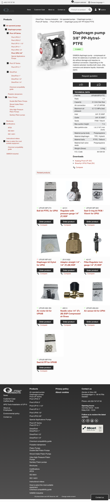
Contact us (61, 9)
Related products (43, 172)
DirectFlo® (13, 72)
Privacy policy (62, 388)
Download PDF (99, 84)
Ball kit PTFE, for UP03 (47, 210)
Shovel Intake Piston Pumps (17, 105)
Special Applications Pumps (18, 57)
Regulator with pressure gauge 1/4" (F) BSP (69, 213)
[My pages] (95, 9)
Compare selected (80, 2)
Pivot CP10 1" (16, 67)
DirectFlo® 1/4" (16, 82)
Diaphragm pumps (14, 29)
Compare (79, 167)
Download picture (81, 84)
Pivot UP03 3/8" (17, 53)
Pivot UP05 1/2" (16, 50)
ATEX (10, 128)
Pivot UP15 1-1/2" (17, 43)
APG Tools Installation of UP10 (15, 404)
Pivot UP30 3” (16, 37)
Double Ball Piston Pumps (18, 101)
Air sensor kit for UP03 (94, 310)
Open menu (4, 25)
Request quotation (90, 75)
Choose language (97, 2)
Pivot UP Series (15, 33)
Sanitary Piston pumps (17, 115)
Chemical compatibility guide (17, 88)
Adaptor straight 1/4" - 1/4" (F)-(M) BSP (70, 263)
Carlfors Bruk (8, 401)
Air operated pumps (13, 26)
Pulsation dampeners (15, 94)
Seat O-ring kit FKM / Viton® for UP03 (93, 212)
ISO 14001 (11, 134)
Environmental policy (11, 413)
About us (51, 9)
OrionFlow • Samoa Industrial (47, 19)
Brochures (9, 121)
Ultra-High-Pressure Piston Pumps (16, 111)
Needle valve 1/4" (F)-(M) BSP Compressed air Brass (70, 313)
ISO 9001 (11, 131)
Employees (7, 410)
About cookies (62, 392)
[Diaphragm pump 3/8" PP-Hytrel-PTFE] (52, 50)
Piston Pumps (12, 97)
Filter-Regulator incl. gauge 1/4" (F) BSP (93, 263)
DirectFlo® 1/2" (16, 79)
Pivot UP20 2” (16, 40)
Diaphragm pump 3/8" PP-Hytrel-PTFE (79, 21)
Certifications (10, 124)
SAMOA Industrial (12, 154)
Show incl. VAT (54, 496)
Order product (45, 221)
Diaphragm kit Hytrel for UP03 (46, 263)
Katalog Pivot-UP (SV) (83, 160)
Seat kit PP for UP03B (47, 362)
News (29, 9)
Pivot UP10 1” (16, 47)
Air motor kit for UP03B (44, 312)
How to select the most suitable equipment (14, 142)
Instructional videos (13, 138)
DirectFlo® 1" (15, 76)
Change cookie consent (69, 496)
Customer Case (39, 9)
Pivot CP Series (15, 63)
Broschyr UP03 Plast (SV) (85, 163)
